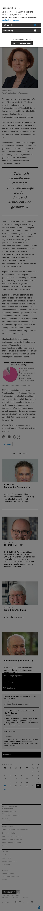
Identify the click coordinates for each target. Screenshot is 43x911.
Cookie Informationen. (11, 20)
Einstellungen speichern (22, 39)
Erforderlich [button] (7, 25)
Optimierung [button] (8, 31)
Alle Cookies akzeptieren (22, 43)
